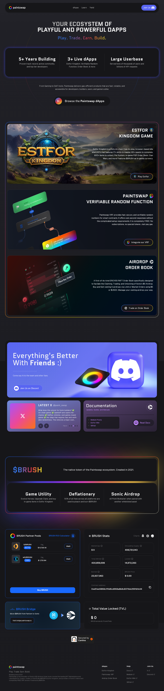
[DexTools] (147, 535)
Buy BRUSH (42, 590)
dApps (76, 7)
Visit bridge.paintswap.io (22, 621)
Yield (92, 7)
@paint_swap (60, 405)
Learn (84, 7)
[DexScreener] (142, 535)
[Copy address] (150, 587)
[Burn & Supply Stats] (152, 535)
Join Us (146, 7)
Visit (68, 546)
